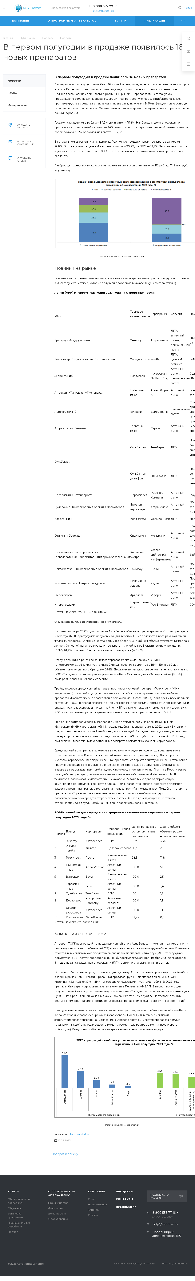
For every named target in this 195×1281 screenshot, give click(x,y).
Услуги (13, 1191)
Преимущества (58, 1202)
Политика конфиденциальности (134, 1264)
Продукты (124, 1191)
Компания (96, 1191)
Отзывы (93, 1215)
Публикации (126, 1206)
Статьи (13, 93)
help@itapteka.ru (165, 1224)
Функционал (56, 1208)
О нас (91, 1199)
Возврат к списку (65, 1154)
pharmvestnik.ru (79, 1134)
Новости (14, 80)
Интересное (17, 105)
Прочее (13, 1231)
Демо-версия (57, 1213)
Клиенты (93, 1209)
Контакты (124, 1199)
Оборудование (58, 1218)
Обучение (14, 1208)
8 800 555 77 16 (105, 6)
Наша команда (97, 1204)
